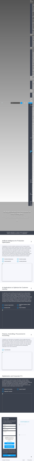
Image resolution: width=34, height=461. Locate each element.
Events (31, 76)
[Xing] (29, 457)
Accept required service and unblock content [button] (9, 446)
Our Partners (31, 90)
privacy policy (5, 453)
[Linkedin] (28, 457)
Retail (33, 141)
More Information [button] (9, 441)
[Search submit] (21, 103)
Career (31, 100)
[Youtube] (26, 457)
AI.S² (32, 200)
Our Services (31, 1)
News (31, 77)
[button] (30, 103)
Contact (31, 101)
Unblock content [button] (9, 443)
